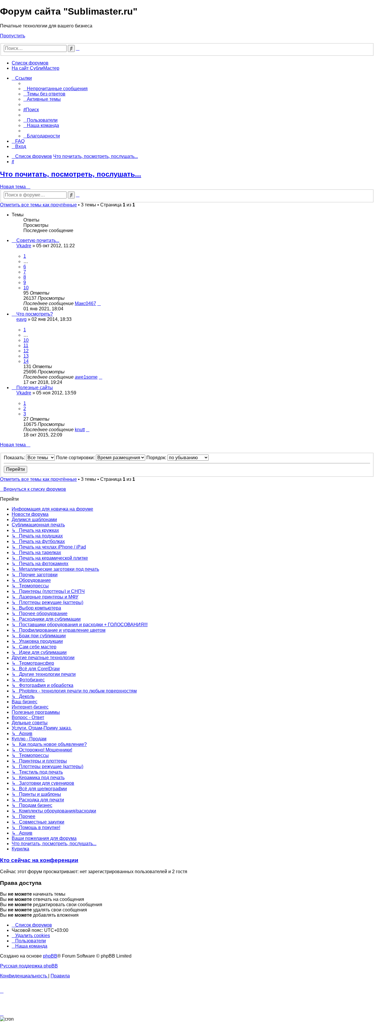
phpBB (50, 955)
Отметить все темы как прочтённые (38, 204)
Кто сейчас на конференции (39, 860)
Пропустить (12, 35)
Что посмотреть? (34, 313)
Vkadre (23, 245)
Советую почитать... (37, 240)
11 (25, 345)
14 (26, 361)
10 (26, 287)
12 (26, 350)
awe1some (86, 377)
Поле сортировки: (76, 457)
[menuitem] (55, 88)
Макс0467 (85, 303)
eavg (21, 319)
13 (26, 356)
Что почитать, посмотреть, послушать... (70, 174)
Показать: (15, 457)
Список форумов (30, 62)
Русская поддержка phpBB (29, 965)
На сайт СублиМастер (35, 68)
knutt (80, 429)
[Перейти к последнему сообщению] (99, 303)
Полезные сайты (34, 387)
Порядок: (156, 457)
